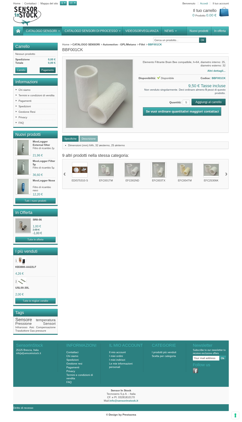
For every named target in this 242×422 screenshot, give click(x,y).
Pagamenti (25, 100)
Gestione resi (74, 363)
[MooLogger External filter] (23, 147)
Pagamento (47, 70)
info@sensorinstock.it (123, 400)
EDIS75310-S (80, 180)
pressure (41, 330)
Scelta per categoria (164, 355)
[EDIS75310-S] (79, 169)
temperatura (46, 320)
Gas (32, 330)
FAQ (21, 122)
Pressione (23, 324)
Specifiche (70, 138)
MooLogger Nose (44, 180)
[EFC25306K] (211, 169)
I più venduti (26, 251)
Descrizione (89, 138)
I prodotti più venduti (164, 352)
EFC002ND (132, 180)
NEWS (169, 31)
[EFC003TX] (158, 169)
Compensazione (46, 327)
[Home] (18, 31)
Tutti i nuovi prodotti (35, 200)
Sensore (23, 319)
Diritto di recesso (23, 407)
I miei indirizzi (117, 359)
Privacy (23, 117)
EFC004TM (185, 180)
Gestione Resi (27, 111)
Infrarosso (21, 327)
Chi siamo (24, 89)
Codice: (206, 78)
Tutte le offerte (35, 239)
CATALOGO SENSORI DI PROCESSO (91, 31)
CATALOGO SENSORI (41, 31)
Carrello (22, 46)
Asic (31, 327)
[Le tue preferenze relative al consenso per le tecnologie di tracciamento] (235, 415)
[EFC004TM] (184, 169)
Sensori (49, 324)
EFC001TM (106, 180)
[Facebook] (195, 370)
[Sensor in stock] (27, 16)
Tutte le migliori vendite (35, 300)
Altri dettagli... (216, 70)
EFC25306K (211, 180)
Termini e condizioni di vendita (36, 95)
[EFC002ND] (132, 169)
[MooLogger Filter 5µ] (23, 167)
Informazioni (26, 81)
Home (65, 44)
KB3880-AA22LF (25, 266)
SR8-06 (37, 219)
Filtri (142, 44)
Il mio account (117, 352)
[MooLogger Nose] (23, 186)
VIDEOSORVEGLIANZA (142, 31)
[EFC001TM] (106, 169)
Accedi (204, 3)
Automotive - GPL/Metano (119, 44)
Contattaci (72, 352)
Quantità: (175, 102)
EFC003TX (158, 180)
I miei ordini (116, 355)
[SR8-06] (23, 225)
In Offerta (23, 212)
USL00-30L (22, 287)
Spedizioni (25, 106)
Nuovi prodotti (199, 31)
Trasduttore (22, 330)
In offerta (220, 31)
